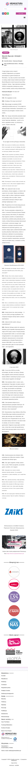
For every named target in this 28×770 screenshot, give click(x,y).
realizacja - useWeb (14, 765)
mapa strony (14, 763)
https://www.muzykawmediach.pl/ (15, 553)
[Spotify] (8, 13)
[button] (24, 17)
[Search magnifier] (25, 9)
